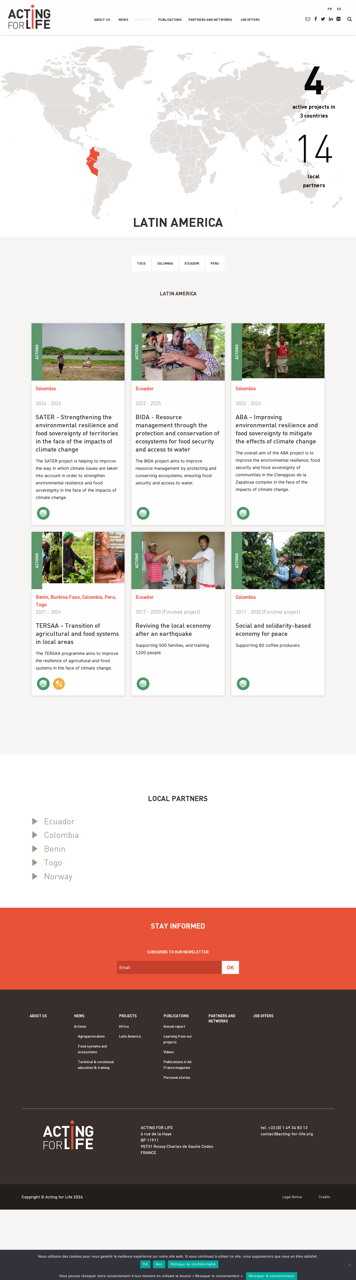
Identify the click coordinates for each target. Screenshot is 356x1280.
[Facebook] (315, 19)
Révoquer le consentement (271, 1276)
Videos (168, 1052)
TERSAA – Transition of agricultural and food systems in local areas (77, 633)
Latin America (130, 1036)
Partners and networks (210, 19)
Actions (80, 1026)
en (348, 9)
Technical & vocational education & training (96, 1064)
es (339, 9)
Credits (324, 1196)
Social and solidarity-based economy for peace (273, 629)
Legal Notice (292, 1196)
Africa (124, 1026)
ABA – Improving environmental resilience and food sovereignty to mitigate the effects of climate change (277, 429)
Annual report (174, 1026)
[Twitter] (323, 19)
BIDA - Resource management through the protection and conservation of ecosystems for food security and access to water (177, 433)
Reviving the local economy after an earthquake (173, 629)
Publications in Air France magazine (177, 1064)
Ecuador (192, 263)
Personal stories (176, 1077)
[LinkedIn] (330, 19)
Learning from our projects (177, 1039)
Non (159, 1264)
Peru (215, 263)
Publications (170, 19)
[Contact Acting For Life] (308, 19)
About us (102, 19)
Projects (143, 19)
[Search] (349, 19)
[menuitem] (102, 19)
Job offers (250, 19)
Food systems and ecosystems (92, 1049)
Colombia (165, 263)
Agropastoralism (91, 1036)
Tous (141, 263)
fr (330, 9)
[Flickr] (338, 19)
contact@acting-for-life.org (287, 1133)
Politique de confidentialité (193, 1264)
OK (145, 1264)
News (123, 19)
